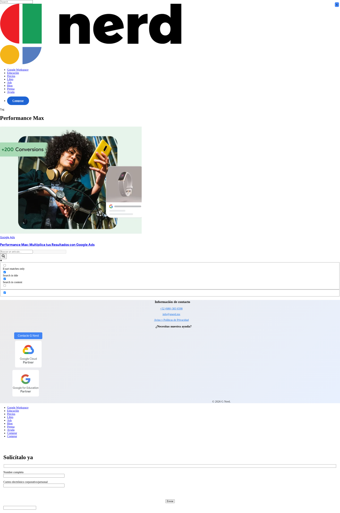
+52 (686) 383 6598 (171, 308)
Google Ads (7, 237)
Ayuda (11, 429)
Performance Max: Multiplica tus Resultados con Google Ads (47, 245)
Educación (13, 410)
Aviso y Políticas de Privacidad (171, 319)
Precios (11, 413)
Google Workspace (18, 407)
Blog (10, 423)
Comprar (12, 433)
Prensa (11, 426)
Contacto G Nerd (28, 335)
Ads (9, 420)
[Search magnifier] (3, 256)
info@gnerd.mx (171, 314)
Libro (10, 417)
